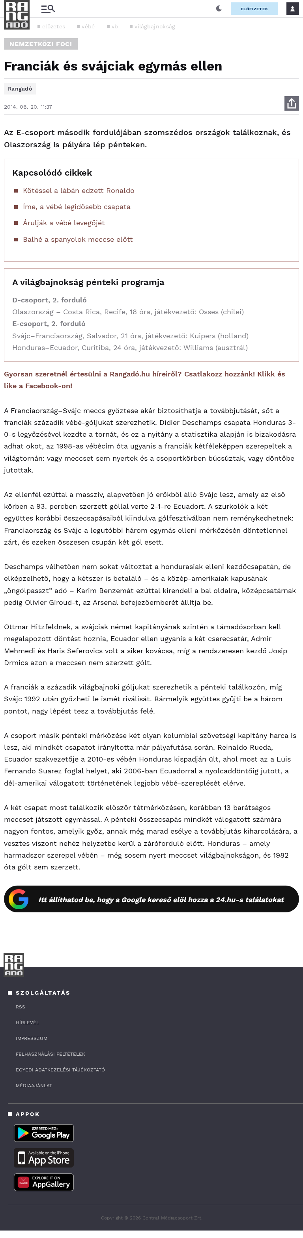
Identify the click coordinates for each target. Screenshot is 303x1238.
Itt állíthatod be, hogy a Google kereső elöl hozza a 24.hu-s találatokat (161, 899)
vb (115, 26)
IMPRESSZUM (31, 1038)
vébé (88, 26)
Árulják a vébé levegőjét (64, 223)
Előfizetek (254, 9)
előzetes (53, 26)
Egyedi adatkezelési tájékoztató (60, 1070)
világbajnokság (155, 26)
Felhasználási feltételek (50, 1054)
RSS (20, 1007)
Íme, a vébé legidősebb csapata (77, 206)
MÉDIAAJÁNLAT (34, 1085)
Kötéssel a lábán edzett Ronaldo (79, 190)
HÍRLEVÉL (27, 1022)
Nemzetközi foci (40, 44)
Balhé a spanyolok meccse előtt (78, 239)
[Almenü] (48, 9)
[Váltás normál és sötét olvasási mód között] (219, 8)
